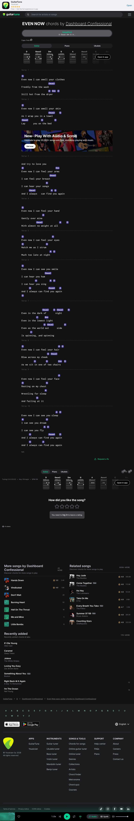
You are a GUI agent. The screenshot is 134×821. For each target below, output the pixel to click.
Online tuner (75, 754)
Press (115, 754)
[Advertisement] (67, 803)
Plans (96, 754)
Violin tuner (52, 759)
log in (65, 515)
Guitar (36, 46)
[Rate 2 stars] (62, 506)
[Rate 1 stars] (57, 506)
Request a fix (103, 459)
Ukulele (97, 46)
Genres (72, 759)
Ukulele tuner (53, 749)
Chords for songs (77, 744)
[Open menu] (129, 14)
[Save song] (19, 816)
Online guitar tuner (78, 749)
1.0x (53, 816)
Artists (72, 769)
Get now (30, 146)
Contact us (118, 759)
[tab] (67, 33)
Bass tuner (52, 754)
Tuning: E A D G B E (9, 479)
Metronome (74, 779)
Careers (117, 749)
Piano (67, 46)
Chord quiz (74, 784)
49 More (60, 569)
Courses (73, 790)
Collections (74, 764)
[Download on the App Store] (12, 724)
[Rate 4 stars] (72, 506)
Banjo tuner (52, 769)
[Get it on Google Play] (31, 724)
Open (129, 5)
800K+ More (124, 567)
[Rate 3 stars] (67, 506)
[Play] (67, 816)
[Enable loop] (74, 816)
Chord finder (75, 774)
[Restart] (60, 816)
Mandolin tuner (54, 764)
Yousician (33, 749)
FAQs (96, 749)
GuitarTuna (7, 699)
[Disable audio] (80, 816)
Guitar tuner (52, 744)
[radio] (92, 816)
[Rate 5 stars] (77, 506)
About (116, 744)
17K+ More (125, 635)
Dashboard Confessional (89, 23)
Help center (100, 744)
